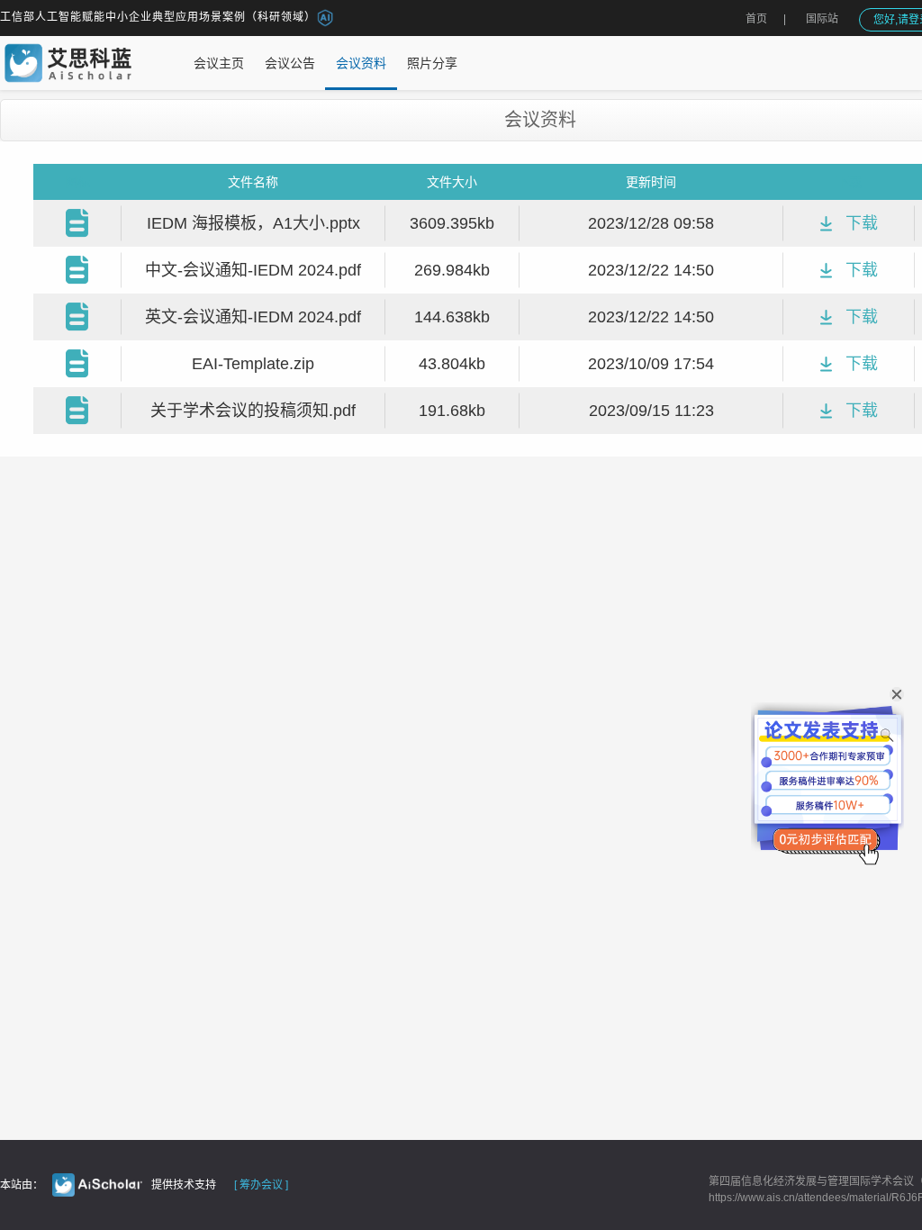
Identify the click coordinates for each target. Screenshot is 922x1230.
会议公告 (290, 63)
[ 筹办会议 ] (261, 1185)
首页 (756, 19)
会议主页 (219, 63)
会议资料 (361, 63)
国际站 (822, 19)
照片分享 (432, 63)
